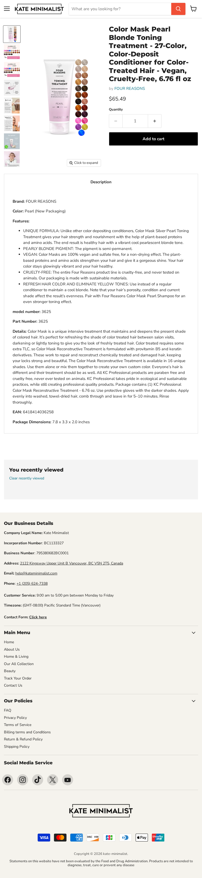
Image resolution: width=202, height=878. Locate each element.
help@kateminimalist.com (36, 573)
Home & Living (16, 656)
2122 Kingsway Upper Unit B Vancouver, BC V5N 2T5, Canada (71, 563)
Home (9, 642)
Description (101, 182)
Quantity (116, 110)
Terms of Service (17, 724)
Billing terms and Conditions (27, 732)
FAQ (7, 710)
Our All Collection (19, 663)
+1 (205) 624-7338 (32, 583)
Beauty (10, 670)
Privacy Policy (15, 717)
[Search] (178, 9)
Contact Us (13, 685)
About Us (12, 649)
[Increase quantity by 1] (154, 121)
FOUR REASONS (129, 88)
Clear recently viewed (26, 478)
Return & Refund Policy (23, 739)
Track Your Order (18, 678)
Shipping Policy (16, 746)
